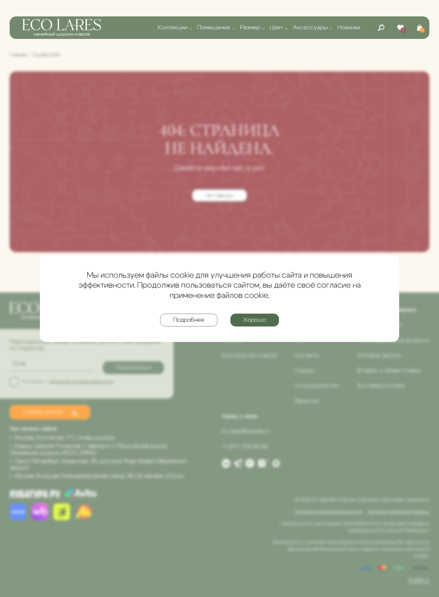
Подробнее (188, 320)
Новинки (348, 28)
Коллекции (172, 28)
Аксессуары (310, 28)
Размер (250, 28)
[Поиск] (381, 27)
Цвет (276, 28)
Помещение (213, 28)
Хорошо (254, 320)
